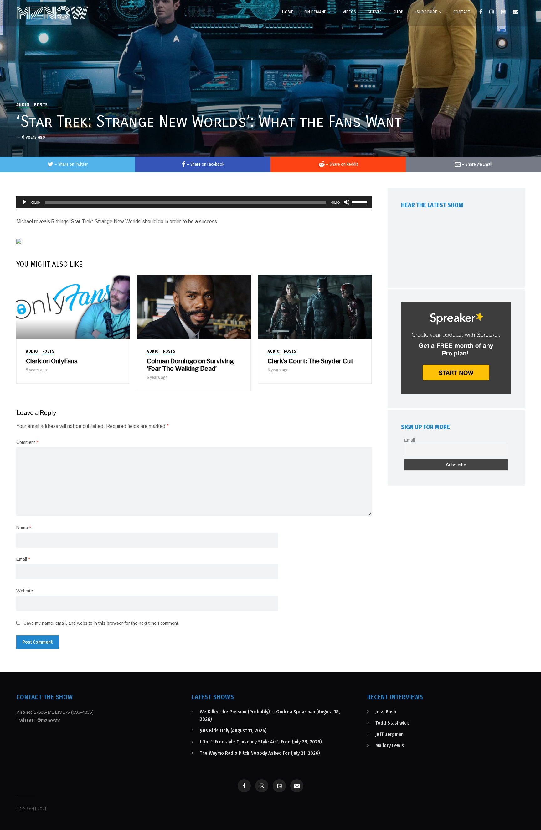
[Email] (515, 12)
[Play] (24, 202)
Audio (23, 105)
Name (23, 527)
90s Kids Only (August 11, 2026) (233, 730)
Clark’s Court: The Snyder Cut (310, 361)
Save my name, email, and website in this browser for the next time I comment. (101, 623)
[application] (194, 202)
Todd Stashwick (392, 723)
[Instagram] (491, 12)
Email (23, 559)
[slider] (360, 201)
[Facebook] (481, 12)
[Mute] (346, 202)
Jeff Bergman (389, 734)
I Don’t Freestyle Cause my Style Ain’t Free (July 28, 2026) (261, 742)
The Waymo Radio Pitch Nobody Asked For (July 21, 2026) (260, 753)
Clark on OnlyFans (52, 361)
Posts (41, 105)
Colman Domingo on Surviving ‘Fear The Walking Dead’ (190, 364)
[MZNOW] (52, 13)
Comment (27, 442)
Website (24, 590)
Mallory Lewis (389, 746)
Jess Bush (385, 712)
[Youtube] (503, 12)
